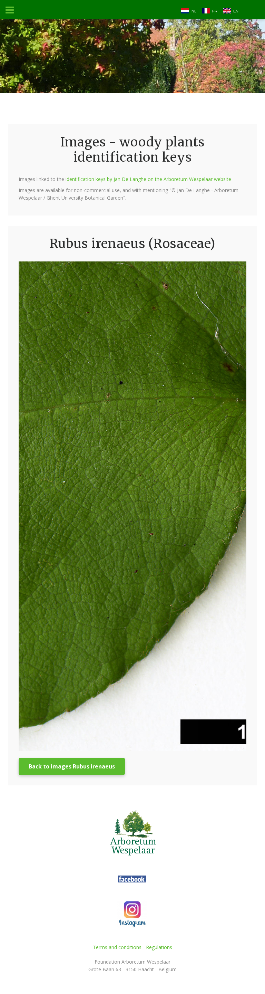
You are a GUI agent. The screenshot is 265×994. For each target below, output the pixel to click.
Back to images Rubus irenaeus (72, 766)
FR (214, 11)
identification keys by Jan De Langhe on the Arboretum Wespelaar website (148, 179)
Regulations (159, 947)
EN (235, 11)
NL (194, 11)
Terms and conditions (117, 947)
